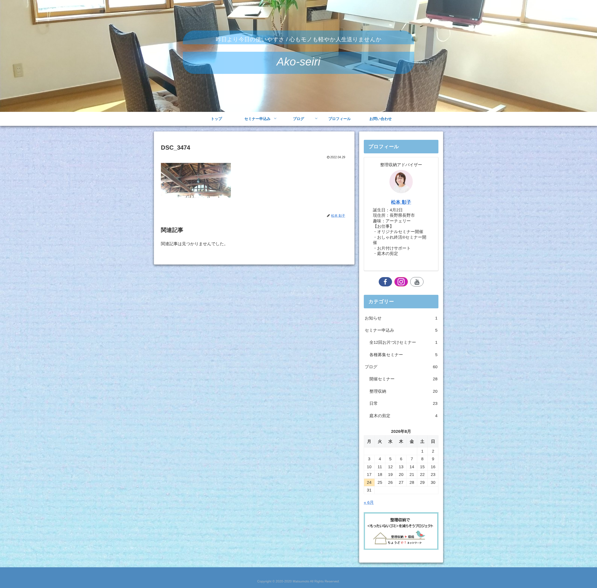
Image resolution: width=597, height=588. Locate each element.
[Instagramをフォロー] (401, 281)
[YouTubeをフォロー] (417, 281)
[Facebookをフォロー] (385, 281)
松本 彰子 (401, 202)
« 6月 (369, 502)
